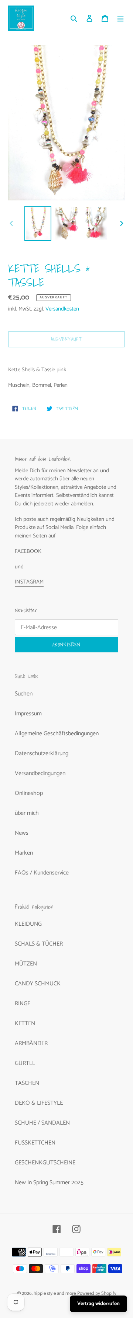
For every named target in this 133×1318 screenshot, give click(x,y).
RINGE (22, 1004)
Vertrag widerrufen (98, 1304)
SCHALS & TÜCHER (39, 944)
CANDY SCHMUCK (38, 984)
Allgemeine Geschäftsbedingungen (57, 734)
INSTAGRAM (29, 581)
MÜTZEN (26, 964)
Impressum (28, 714)
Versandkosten (62, 308)
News (21, 833)
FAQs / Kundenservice (42, 873)
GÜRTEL (25, 1063)
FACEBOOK (28, 551)
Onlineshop (29, 793)
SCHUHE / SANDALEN (42, 1123)
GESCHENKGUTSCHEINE (45, 1163)
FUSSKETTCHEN (35, 1143)
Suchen (24, 694)
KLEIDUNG (28, 924)
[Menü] (120, 18)
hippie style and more (55, 1293)
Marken (24, 853)
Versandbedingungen (40, 773)
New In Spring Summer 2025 (49, 1183)
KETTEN (25, 1023)
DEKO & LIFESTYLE (39, 1103)
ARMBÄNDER (31, 1043)
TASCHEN (27, 1083)
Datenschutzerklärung (41, 753)
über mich (27, 813)
